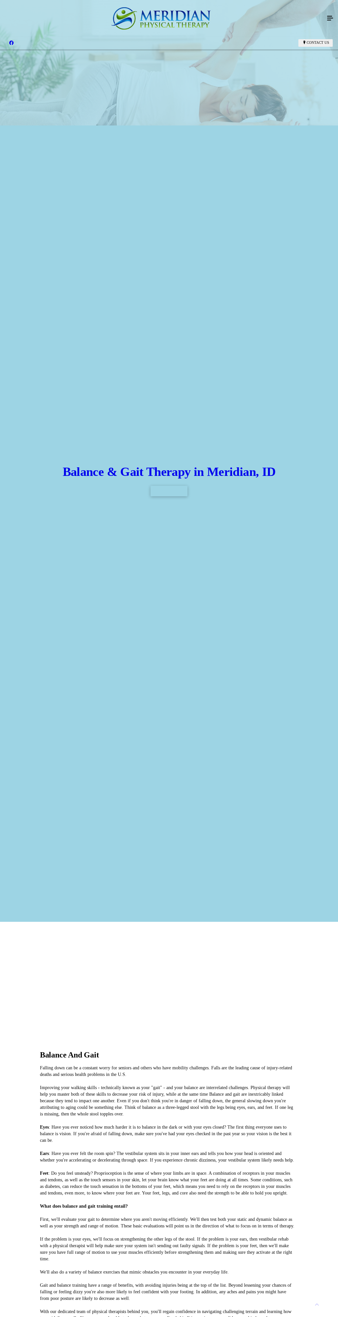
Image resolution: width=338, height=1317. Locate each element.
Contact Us (318, 42)
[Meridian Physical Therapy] (162, 18)
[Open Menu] (330, 18)
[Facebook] (11, 42)
